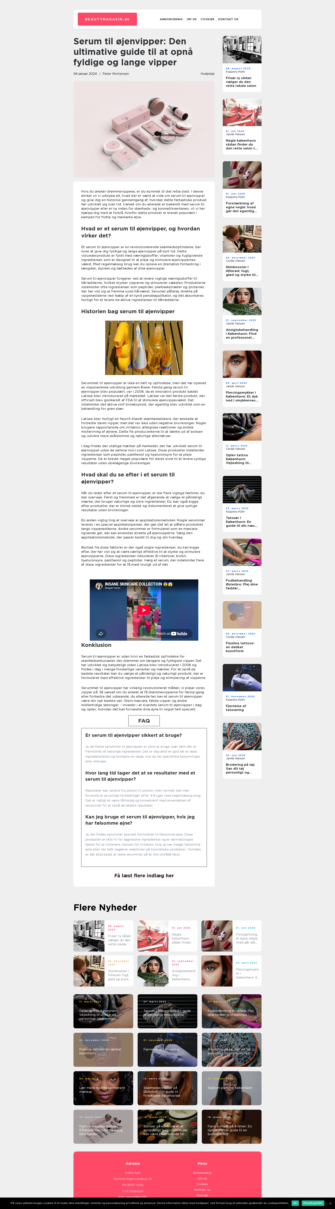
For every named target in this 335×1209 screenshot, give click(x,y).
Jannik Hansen (235, 134)
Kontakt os (228, 19)
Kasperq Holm (235, 71)
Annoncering (171, 19)
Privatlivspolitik (313, 1203)
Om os (192, 19)
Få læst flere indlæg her (144, 875)
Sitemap (202, 1195)
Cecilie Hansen (235, 260)
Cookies (207, 19)
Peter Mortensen (116, 74)
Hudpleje (208, 74)
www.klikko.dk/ (136, 1197)
